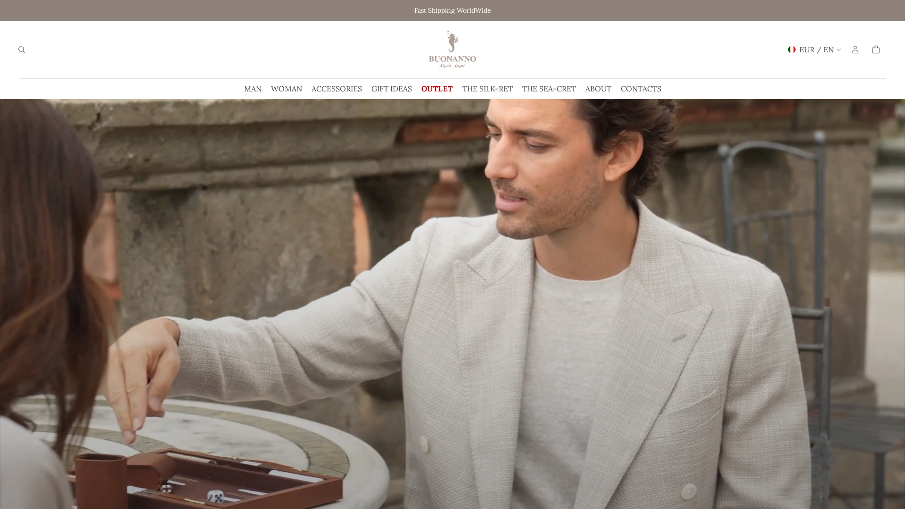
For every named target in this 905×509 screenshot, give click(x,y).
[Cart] (875, 49)
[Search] (21, 49)
